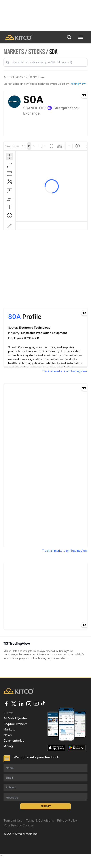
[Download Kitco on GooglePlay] (77, 748)
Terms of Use (13, 820)
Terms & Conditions (40, 820)
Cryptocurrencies (16, 724)
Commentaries (14, 740)
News (8, 735)
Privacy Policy (67, 820)
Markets (9, 729)
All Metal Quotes (15, 718)
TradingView (77, 83)
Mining (8, 746)
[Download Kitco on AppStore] (56, 748)
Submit (45, 806)
